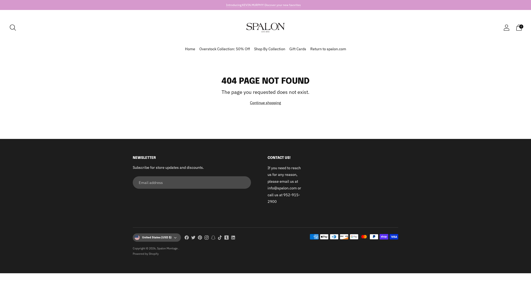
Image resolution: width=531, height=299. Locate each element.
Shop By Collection (269, 49)
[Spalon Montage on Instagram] (206, 238)
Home (190, 49)
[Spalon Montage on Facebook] (186, 238)
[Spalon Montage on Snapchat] (213, 238)
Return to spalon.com (328, 49)
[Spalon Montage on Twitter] (193, 238)
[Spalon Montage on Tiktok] (219, 238)
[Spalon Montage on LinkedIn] (233, 238)
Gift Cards (297, 49)
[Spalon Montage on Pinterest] (199, 238)
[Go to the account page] (506, 27)
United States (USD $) (157, 237)
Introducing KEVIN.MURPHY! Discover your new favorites (263, 5)
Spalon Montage (167, 248)
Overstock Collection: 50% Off (224, 49)
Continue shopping (265, 102)
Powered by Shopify (146, 254)
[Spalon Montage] (265, 27)
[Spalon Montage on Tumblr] (226, 238)
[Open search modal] (13, 27)
